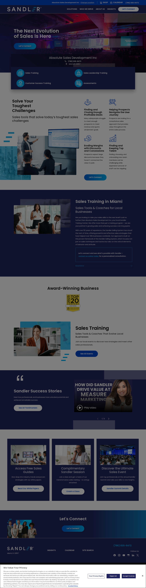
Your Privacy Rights (96, 576)
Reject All (113, 576)
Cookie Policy (73, 586)
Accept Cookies (129, 576)
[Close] (142, 576)
